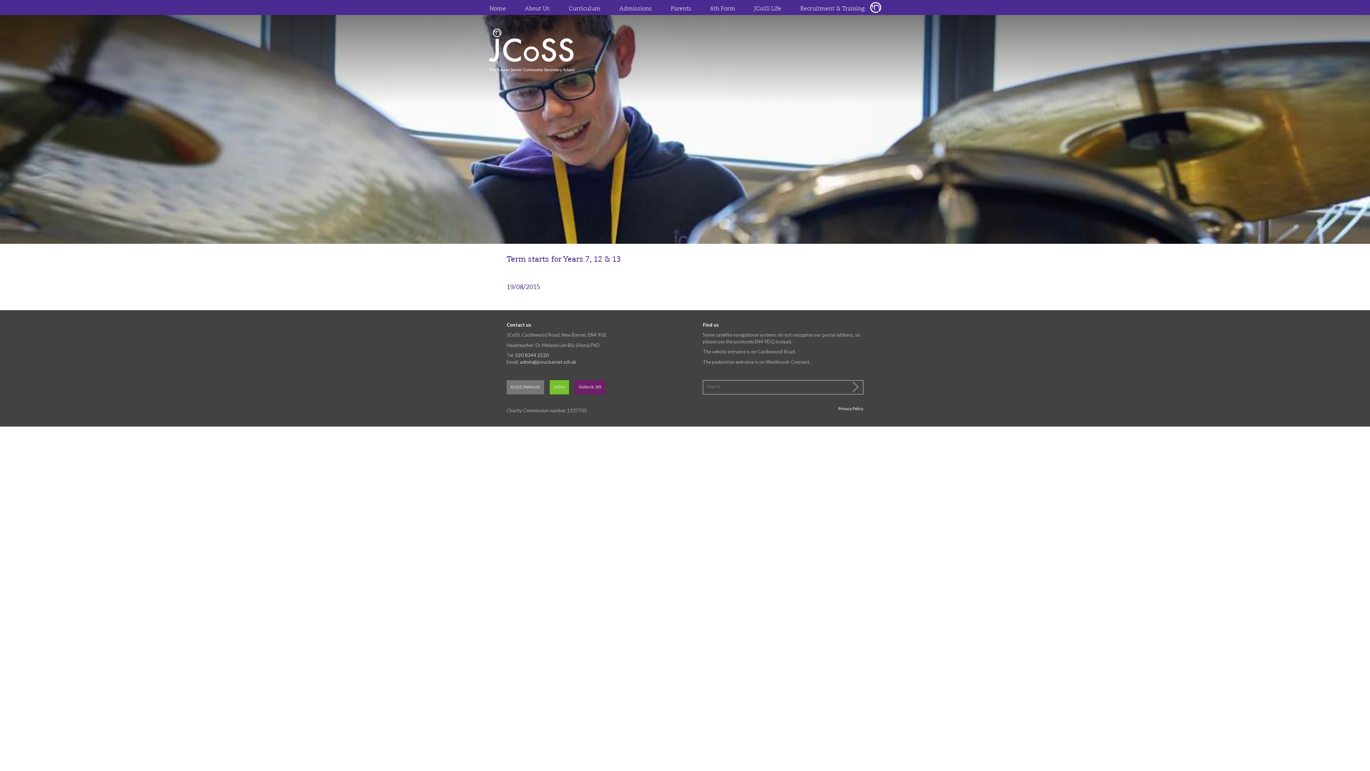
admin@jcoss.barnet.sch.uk (548, 362)
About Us (537, 9)
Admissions (635, 9)
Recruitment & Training (832, 9)
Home (497, 9)
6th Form (722, 9)
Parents (681, 9)
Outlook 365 (590, 387)
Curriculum (584, 9)
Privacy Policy (850, 408)
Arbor (559, 387)
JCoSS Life (767, 9)
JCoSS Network (525, 387)
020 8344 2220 (532, 355)
